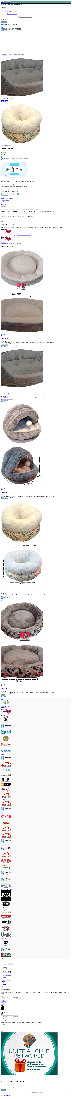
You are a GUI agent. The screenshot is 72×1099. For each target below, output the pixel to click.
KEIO (2, 813)
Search (15, 997)
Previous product (4, 55)
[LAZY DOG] (6, 837)
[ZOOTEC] (6, 956)
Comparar (3, 197)
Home (4, 977)
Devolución (6, 982)
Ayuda (16, 191)
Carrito (4, 984)
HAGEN (3, 799)
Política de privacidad (39, 1092)
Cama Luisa (3, 145)
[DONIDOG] (6, 773)
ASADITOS (3, 707)
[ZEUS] (6, 952)
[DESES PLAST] (6, 753)
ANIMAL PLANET (5, 706)
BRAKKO (3, 715)
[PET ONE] (6, 906)
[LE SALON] (6, 843)
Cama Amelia (4, 338)
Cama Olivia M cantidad (7, 194)
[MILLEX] (6, 857)
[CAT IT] (6, 728)
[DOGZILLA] (6, 766)
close (2, 1031)
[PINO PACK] (6, 913)
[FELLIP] (6, 782)
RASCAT (3, 918)
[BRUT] (6, 721)
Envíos (4, 981)
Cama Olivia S (4, 98)
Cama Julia (4, 688)
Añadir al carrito (4, 195)
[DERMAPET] (6, 747)
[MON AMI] (6, 863)
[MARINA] (6, 851)
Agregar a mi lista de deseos (7, 198)
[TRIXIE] (6, 931)
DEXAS (2, 754)
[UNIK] (6, 937)
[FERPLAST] (6, 786)
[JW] (6, 805)
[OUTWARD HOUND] (6, 888)
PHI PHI (2, 907)
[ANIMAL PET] (6, 705)
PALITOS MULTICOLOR (7, 889)
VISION (2, 939)
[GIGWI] (6, 798)
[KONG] (6, 819)
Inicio (2, 54)
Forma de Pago (6, 980)
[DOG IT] (6, 760)
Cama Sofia (4, 492)
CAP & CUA (4, 722)
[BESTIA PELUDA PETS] (6, 233)
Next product (3, 101)
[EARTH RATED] (6, 776)
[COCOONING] (6, 741)
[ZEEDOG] (6, 946)
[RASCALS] (6, 917)
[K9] (6, 811)
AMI (2, 699)
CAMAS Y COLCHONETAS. (10, 54)
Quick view (3, 346)
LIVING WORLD (5, 845)
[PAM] (6, 900)
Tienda (4, 979)
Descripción (6, 200)
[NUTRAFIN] (6, 882)
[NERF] (6, 875)
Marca (4, 201)
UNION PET (4, 938)
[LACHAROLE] (6, 825)
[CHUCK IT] (6, 734)
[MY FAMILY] (6, 869)
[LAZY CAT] (6, 831)
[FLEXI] (6, 792)
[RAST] (6, 925)
